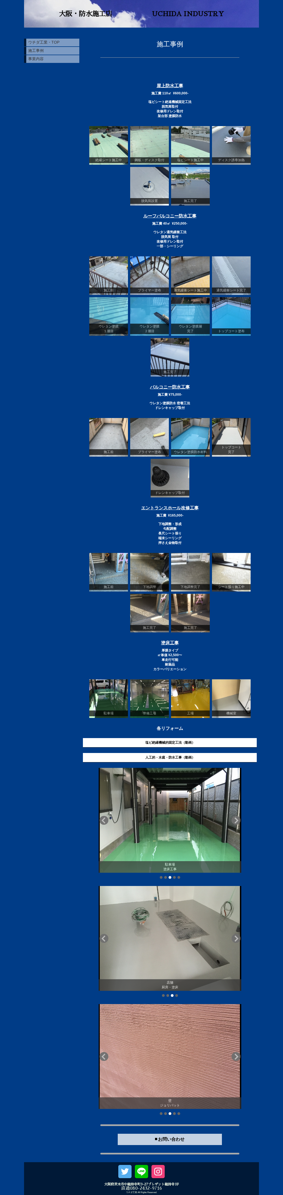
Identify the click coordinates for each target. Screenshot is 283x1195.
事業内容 (36, 59)
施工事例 (36, 50)
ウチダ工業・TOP (43, 42)
